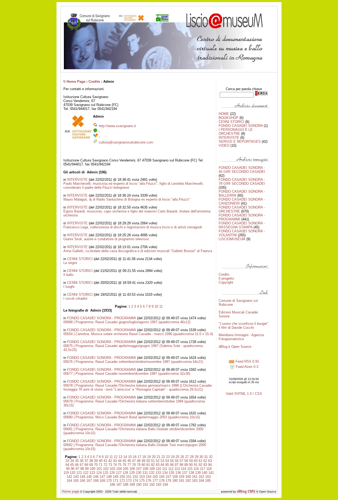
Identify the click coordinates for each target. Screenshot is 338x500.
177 (155, 481)
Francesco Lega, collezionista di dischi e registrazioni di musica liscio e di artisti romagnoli (132, 227)
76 (124, 465)
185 (208, 481)
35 (77, 461)
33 (67, 461)
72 (105, 465)
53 (162, 461)
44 (119, 461)
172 (122, 481)
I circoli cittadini (75, 298)
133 (158, 473)
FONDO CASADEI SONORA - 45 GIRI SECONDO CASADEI (242, 170)
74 (115, 465)
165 (76, 481)
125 (105, 473)
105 (125, 469)
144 (82, 477)
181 (181, 481)
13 (120, 457)
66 (77, 465)
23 (168, 457)
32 (211, 457)
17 (139, 457)
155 (155, 477)
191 (145, 485)
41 (105, 461)
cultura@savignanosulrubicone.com (126, 142)
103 (112, 469)
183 (195, 481)
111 (164, 469)
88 (181, 465)
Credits (94, 82)
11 (161, 306)
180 (175, 481)
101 (99, 469)
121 (79, 473)
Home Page (76, 82)
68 (86, 465)
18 (144, 457)
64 (67, 465)
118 (209, 469)
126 (112, 473)
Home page (70, 491)
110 (158, 469)
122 (85, 473)
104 (119, 469)
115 (190, 469)
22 (163, 457)
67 (81, 465)
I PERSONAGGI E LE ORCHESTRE (236, 132)
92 (200, 465)
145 (89, 477)
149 (115, 477)
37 (86, 461)
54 (167, 461)
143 (76, 477)
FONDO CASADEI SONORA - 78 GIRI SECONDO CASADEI (242, 182)
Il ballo (68, 275)
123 (92, 473)
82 (153, 465)
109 (152, 469)
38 (91, 461)
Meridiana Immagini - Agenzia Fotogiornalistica (241, 337)
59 (191, 461)
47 (134, 461)
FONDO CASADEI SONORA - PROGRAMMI (101, 318)
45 (124, 461)
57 (181, 461)
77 (129, 465)
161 (195, 477)
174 (135, 481)
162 (201, 477)
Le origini (70, 263)
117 (202, 469)
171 (115, 481)
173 (129, 481)
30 (201, 457)
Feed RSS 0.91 (246, 361)
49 (143, 461)
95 (68, 469)
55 (172, 461)
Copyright (226, 282)
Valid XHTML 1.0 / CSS (244, 394)
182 (188, 481)
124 (99, 473)
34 (72, 461)
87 (177, 465)
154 (148, 477)
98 (82, 469)
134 (165, 473)
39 (96, 461)
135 (171, 473)
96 (72, 469)
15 (130, 457)
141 (211, 473)
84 (162, 465)
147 (102, 477)
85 (167, 465)
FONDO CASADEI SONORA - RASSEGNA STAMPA (242, 225)
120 (72, 473)
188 (125, 485)
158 (175, 477)
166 (82, 481)
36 (81, 461)
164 (69, 481)
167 (89, 481)
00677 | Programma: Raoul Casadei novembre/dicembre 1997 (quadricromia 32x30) (126, 374)
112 (170, 469)
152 (135, 477)
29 (196, 457)
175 (142, 481)
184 (201, 481)
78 (134, 465)
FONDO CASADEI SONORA (241, 126)
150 (122, 477)
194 (165, 485)
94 (210, 465)
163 (208, 477)
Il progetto (226, 278)
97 (77, 469)
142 (69, 477)
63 (210, 461)
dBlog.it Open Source (235, 347)
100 (92, 469)
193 (158, 485)
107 (139, 469)
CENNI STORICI (80, 259)
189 (132, 485)
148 (109, 477)
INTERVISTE (77, 180)
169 (102, 481)
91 (196, 465)
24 (173, 457)
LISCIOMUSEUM (232, 239)
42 (110, 461)
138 (191, 473)
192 (152, 485)
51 (153, 461)
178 (162, 481)
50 (148, 461)
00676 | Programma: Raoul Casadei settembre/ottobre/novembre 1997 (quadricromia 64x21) (133, 362)
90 (191, 465)
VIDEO (224, 145)
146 (95, 477)
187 (119, 485)
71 (100, 465)
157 (168, 477)
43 (115, 461)
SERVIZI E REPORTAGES (240, 141)
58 (186, 461)
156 (162, 477)
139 (198, 473)
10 (156, 306)
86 (172, 465)
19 (149, 457)
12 (116, 457)
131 (145, 473)
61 (200, 461)
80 (143, 465)
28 (192, 457)
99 (87, 469)
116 (196, 469)
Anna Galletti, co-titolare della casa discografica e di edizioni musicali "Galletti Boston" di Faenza (137, 251)
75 (119, 465)
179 (168, 481)
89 (186, 465)
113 (177, 469)
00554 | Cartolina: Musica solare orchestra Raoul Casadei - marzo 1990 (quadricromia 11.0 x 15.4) (138, 334)
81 (148, 465)
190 (139, 485)
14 (125, 457)
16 (135, 457)
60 (196, 461)
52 (157, 461)
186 (112, 485)
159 (181, 477)
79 (138, 465)
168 (95, 481)
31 (206, 457)
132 (151, 473)
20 (154, 457)
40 (100, 461)
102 (106, 469)
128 (125, 473)
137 (184, 473)
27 (187, 457)
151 (129, 477)
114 (183, 469)
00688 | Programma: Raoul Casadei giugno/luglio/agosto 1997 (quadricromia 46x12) (126, 322)
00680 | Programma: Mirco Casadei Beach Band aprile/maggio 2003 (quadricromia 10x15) (131, 417)
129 (132, 473)
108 (145, 469)
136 (178, 473)
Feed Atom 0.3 (246, 367)
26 (182, 457)
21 (158, 457)
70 (96, 465)
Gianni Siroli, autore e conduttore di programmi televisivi (106, 239)
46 (129, 461)
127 (118, 473)
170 (109, 481)
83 (157, 465)
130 (138, 473)
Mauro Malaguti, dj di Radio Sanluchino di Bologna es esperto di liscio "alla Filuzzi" (126, 199)
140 (204, 473)
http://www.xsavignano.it (117, 126)
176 (148, 481)
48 (138, 461)
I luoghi (68, 287)
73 (110, 465)
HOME (224, 114)
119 (66, 473)
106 (132, 469)
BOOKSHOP (228, 118)
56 (177, 461)
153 (142, 477)
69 (91, 465)
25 (177, 457)
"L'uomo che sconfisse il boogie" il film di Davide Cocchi (243, 326)
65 (72, 465)
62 (205, 461)
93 (205, 465)
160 (188, 477)
